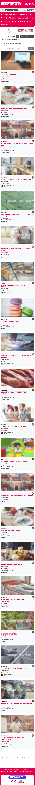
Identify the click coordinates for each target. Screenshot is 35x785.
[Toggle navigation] (3, 10)
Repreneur (9, 10)
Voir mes (10, 39)
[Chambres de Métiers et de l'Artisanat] (31, 4)
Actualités (22, 771)
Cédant (15, 10)
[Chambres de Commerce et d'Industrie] (26, 4)
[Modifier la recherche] (17, 36)
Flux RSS (3, 773)
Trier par (30, 48)
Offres (18, 769)
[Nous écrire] (33, 10)
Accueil (3, 769)
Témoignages (28, 771)
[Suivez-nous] (28, 10)
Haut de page (6, 763)
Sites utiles (9, 771)
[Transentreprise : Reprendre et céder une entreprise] (11, 4)
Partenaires (3, 771)
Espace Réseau (16, 771)
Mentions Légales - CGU (10, 769)
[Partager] (29, 36)
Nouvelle (24, 36)
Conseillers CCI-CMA (25, 769)
